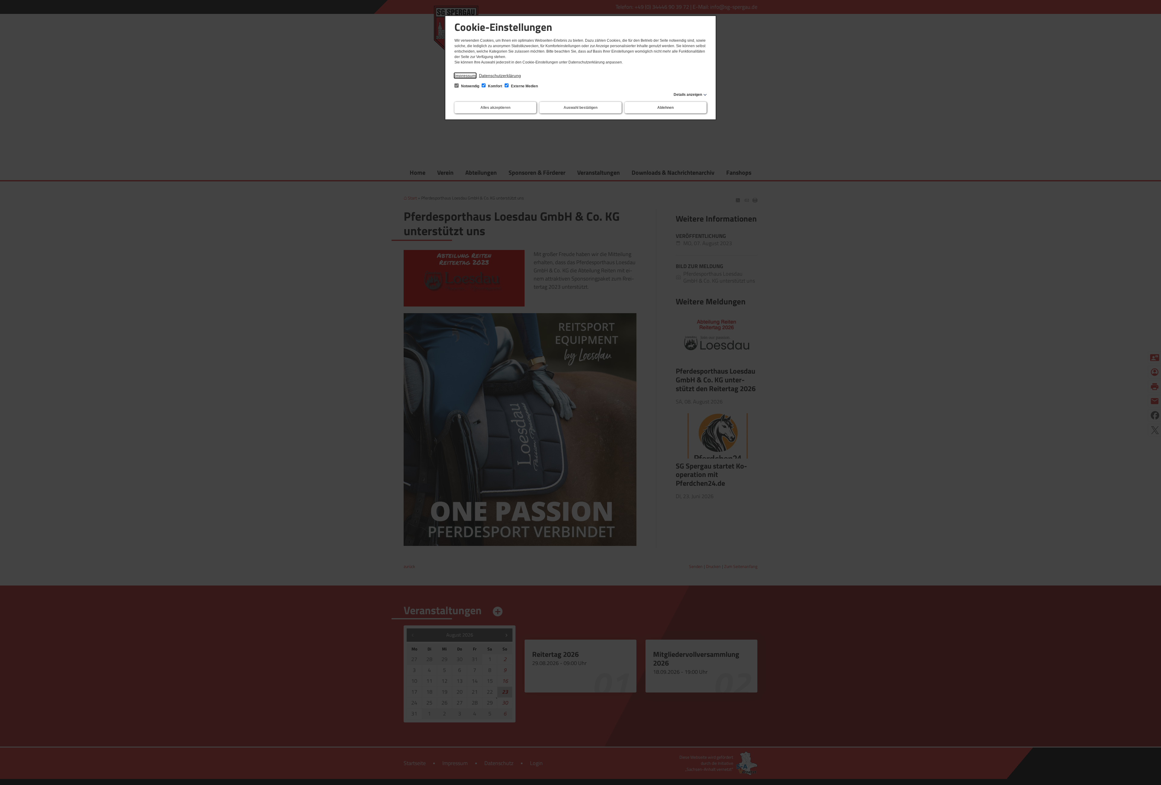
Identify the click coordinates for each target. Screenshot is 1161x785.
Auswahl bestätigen (580, 107)
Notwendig (470, 86)
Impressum (465, 75)
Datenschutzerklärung (500, 75)
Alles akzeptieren (495, 107)
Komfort (495, 86)
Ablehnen (665, 107)
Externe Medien (524, 86)
